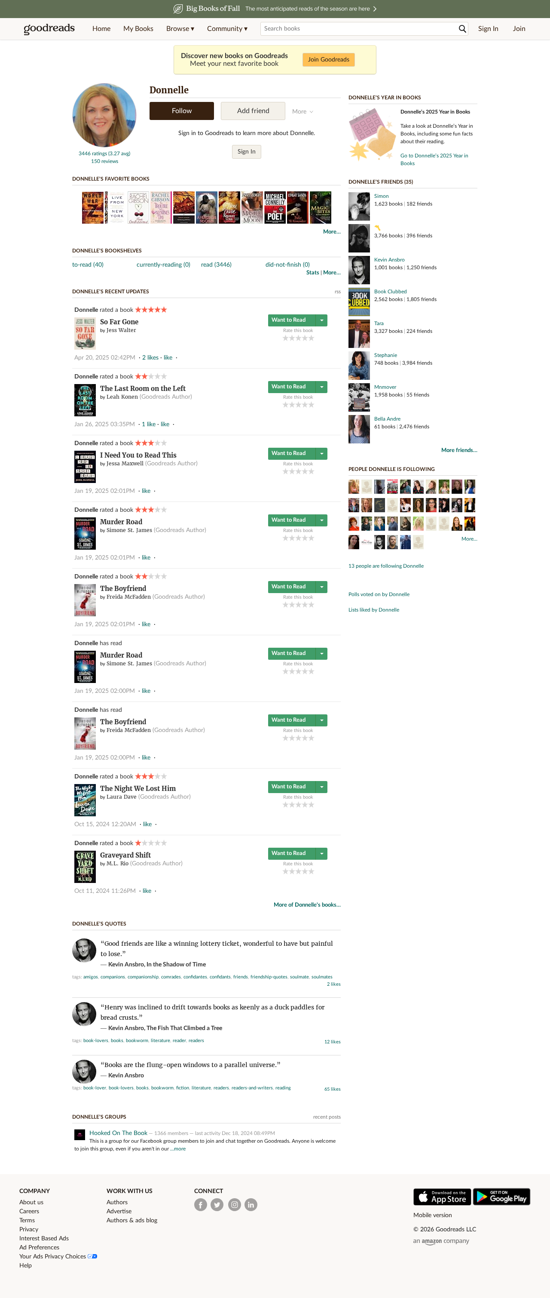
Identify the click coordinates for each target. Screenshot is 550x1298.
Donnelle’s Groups (99, 1117)
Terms (27, 1221)
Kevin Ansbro (389, 259)
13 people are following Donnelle (386, 566)
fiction (182, 1088)
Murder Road (121, 522)
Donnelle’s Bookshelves (107, 250)
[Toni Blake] (353, 488)
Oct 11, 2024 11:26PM (105, 891)
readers (196, 1040)
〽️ (377, 228)
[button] (180, 29)
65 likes (332, 1089)
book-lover (94, 1088)
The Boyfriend (123, 588)
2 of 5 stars (292, 338)
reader (179, 1040)
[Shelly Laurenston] (366, 488)
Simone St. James (129, 530)
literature (160, 1040)
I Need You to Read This (138, 455)
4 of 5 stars (305, 338)
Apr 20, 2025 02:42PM (104, 358)
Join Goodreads (328, 60)
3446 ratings (93, 153)
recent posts (327, 1117)
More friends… (459, 450)
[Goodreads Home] (49, 29)
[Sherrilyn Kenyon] (444, 506)
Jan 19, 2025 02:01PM (104, 491)
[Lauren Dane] (405, 506)
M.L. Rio (117, 863)
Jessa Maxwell (125, 463)
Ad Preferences (39, 1248)
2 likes (334, 984)
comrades (171, 977)
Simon (381, 196)
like (168, 358)
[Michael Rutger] (418, 543)
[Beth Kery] (431, 525)
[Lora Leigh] (431, 488)
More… (332, 232)
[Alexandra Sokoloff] (379, 488)
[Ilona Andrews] (405, 488)
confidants (220, 977)
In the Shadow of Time (176, 965)
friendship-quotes (269, 977)
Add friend (253, 111)
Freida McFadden (129, 597)
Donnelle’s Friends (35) (380, 182)
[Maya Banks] (392, 525)
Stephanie (385, 355)
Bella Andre (387, 418)
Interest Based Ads (44, 1239)
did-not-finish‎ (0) (288, 265)
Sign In (488, 28)
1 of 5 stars (285, 338)
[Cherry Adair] (353, 525)
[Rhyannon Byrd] (379, 506)
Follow (182, 111)
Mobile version (432, 1215)
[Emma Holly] (431, 506)
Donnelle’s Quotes (99, 923)
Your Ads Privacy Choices (53, 1257)
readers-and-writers (252, 1088)
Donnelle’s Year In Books (384, 97)
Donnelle (86, 310)
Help (25, 1266)
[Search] (463, 29)
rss (338, 291)
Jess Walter (121, 330)
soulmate (299, 977)
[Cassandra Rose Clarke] (353, 543)
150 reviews (104, 161)
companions (113, 977)
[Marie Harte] (366, 543)
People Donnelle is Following (391, 469)
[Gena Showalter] (469, 488)
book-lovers (95, 1040)
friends (240, 977)
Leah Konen (122, 397)
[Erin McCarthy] (444, 525)
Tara (379, 323)
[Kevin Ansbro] (379, 543)
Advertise (119, 1212)
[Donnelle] (104, 145)
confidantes (195, 977)
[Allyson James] (405, 525)
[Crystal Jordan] (379, 525)
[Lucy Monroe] (353, 506)
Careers (29, 1212)
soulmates (322, 977)
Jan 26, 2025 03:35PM (104, 424)
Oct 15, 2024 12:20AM (105, 824)
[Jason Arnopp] (392, 543)
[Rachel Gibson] (418, 488)
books (117, 1040)
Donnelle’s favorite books (111, 178)
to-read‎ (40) (88, 265)
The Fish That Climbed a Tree (184, 1028)
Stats (312, 273)
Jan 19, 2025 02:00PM (104, 691)
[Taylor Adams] (405, 543)
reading (283, 1088)
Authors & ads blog (132, 1221)
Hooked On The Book (118, 1133)
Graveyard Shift (125, 855)
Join (519, 28)
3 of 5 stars (298, 338)
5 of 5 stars (311, 338)
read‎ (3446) (216, 265)
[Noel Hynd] (392, 488)
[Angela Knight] (418, 506)
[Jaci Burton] (457, 525)
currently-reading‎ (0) (163, 265)
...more (178, 1148)
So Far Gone (119, 322)
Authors (117, 1203)
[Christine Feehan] (366, 525)
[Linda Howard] (392, 506)
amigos (90, 977)
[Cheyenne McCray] (469, 506)
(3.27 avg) (119, 153)
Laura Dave (122, 797)
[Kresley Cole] (457, 488)
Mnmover (385, 387)
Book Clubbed (390, 291)
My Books (138, 28)
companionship (143, 977)
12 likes (332, 1042)
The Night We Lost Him (138, 788)
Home (101, 28)
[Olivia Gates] (469, 525)
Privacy (28, 1230)
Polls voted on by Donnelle (378, 594)
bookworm (137, 1040)
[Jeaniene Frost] (366, 506)
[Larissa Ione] (444, 488)
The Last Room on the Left (143, 388)
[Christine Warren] (457, 506)
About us (31, 1203)
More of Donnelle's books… (307, 905)
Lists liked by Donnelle (373, 609)
